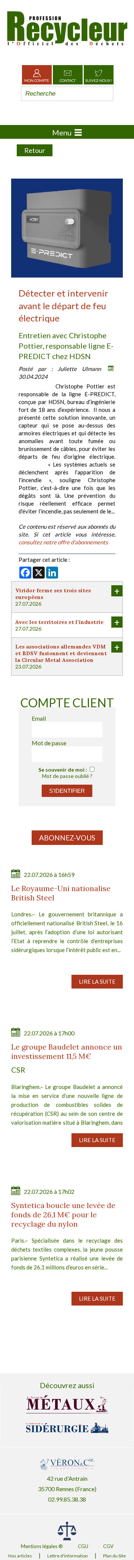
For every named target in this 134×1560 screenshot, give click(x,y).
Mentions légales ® (42, 1546)
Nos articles (20, 1556)
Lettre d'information (67, 1556)
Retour (34, 150)
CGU (83, 1546)
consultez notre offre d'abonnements (63, 542)
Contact (68, 80)
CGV (108, 1546)
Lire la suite (97, 981)
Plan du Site (114, 1556)
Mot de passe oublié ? (67, 776)
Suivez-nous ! (98, 80)
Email (39, 718)
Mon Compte (36, 80)
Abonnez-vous (67, 837)
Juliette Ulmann (79, 368)
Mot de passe (49, 742)
